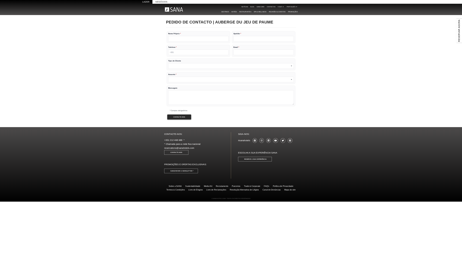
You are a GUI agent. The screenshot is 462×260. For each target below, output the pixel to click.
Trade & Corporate (252, 186)
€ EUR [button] (281, 7)
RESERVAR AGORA (459, 31)
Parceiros (236, 186)
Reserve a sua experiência (255, 159)
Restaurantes (245, 12)
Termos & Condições (175, 190)
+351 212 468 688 (173, 140)
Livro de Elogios (195, 190)
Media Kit (208, 186)
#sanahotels (244, 140)
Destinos (225, 12)
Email (236, 47)
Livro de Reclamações (216, 190)
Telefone (172, 47)
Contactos (271, 6)
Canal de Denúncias (272, 190)
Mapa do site (290, 190)
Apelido (237, 34)
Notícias (244, 6)
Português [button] (292, 7)
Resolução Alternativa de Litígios (244, 190)
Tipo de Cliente (174, 61)
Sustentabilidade (192, 186)
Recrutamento (222, 186)
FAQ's (266, 186)
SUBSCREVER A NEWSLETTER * (182, 171)
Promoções (293, 12)
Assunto (172, 74)
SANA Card (260, 6)
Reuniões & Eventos (277, 12)
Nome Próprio (174, 34)
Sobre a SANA (175, 186)
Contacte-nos (176, 152)
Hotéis (234, 12)
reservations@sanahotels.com (179, 148)
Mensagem (172, 88)
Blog (252, 6)
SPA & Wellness (260, 12)
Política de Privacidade (283, 186)
